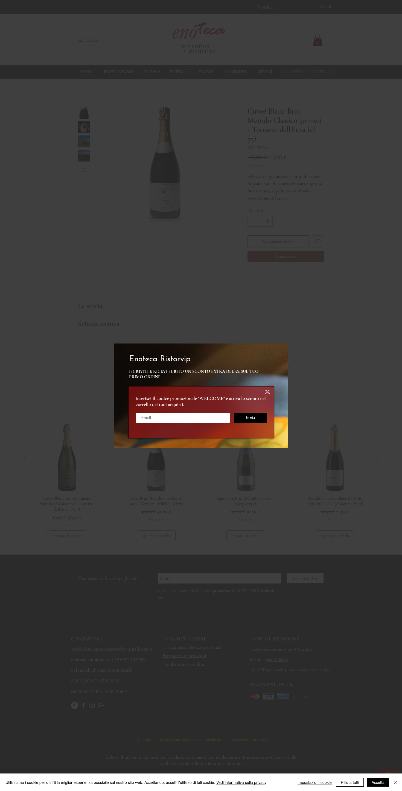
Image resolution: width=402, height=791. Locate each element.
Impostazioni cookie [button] (315, 782)
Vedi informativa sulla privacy (241, 782)
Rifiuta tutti (350, 782)
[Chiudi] (395, 782)
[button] (267, 392)
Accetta (378, 782)
